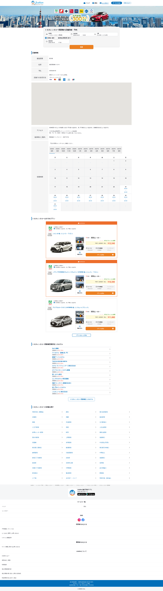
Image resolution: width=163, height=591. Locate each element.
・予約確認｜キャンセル (7, 529)
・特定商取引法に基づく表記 (8, 578)
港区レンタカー (70, 485)
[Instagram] (80, 519)
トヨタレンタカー (80, 485)
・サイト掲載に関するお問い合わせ (10, 546)
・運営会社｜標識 (5, 560)
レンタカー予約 (39, 485)
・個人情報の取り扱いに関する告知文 (11, 573)
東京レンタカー (49, 485)
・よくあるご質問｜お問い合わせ (10, 533)
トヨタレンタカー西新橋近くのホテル (81, 399)
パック (4, 506)
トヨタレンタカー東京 (91, 485)
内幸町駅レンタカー (59, 485)
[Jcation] (37, 3)
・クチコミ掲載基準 (6, 537)
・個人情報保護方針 (6, 569)
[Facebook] (83, 519)
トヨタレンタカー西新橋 (104, 485)
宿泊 (85, 506)
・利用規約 (4, 564)
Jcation (32, 485)
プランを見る (100, 255)
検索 (81, 47)
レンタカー (5, 511)
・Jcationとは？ (5, 556)
